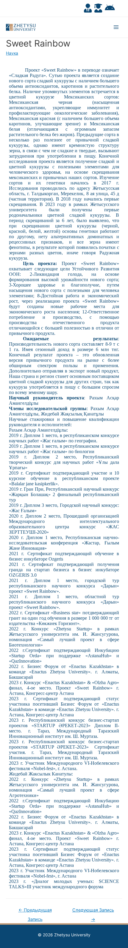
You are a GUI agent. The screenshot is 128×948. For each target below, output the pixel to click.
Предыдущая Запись (35, 911)
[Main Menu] (116, 27)
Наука (12, 53)
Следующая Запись (93, 911)
